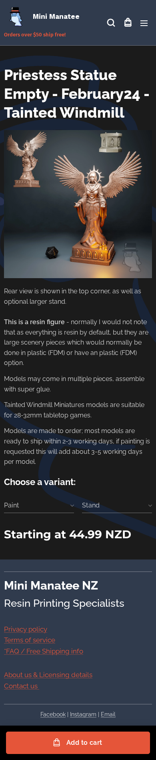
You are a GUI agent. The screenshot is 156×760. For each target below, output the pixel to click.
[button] (111, 23)
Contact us (21, 686)
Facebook (53, 714)
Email (108, 714)
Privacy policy (25, 629)
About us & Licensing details (48, 675)
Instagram (83, 714)
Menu (144, 23)
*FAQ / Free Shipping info (43, 651)
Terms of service (29, 640)
